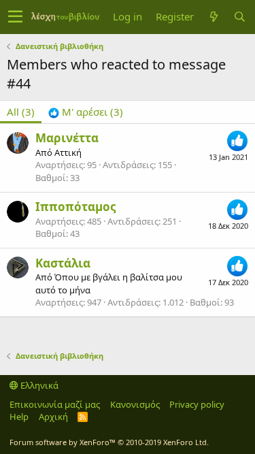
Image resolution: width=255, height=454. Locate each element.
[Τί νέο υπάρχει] (213, 16)
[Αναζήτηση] (239, 16)
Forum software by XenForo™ (109, 442)
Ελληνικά (38, 385)
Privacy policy (196, 404)
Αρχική (53, 416)
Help (19, 416)
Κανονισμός (135, 404)
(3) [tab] (21, 111)
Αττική (68, 152)
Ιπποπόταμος (75, 206)
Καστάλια (62, 263)
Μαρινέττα (67, 138)
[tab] (85, 112)
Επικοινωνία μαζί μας (55, 404)
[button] (15, 17)
